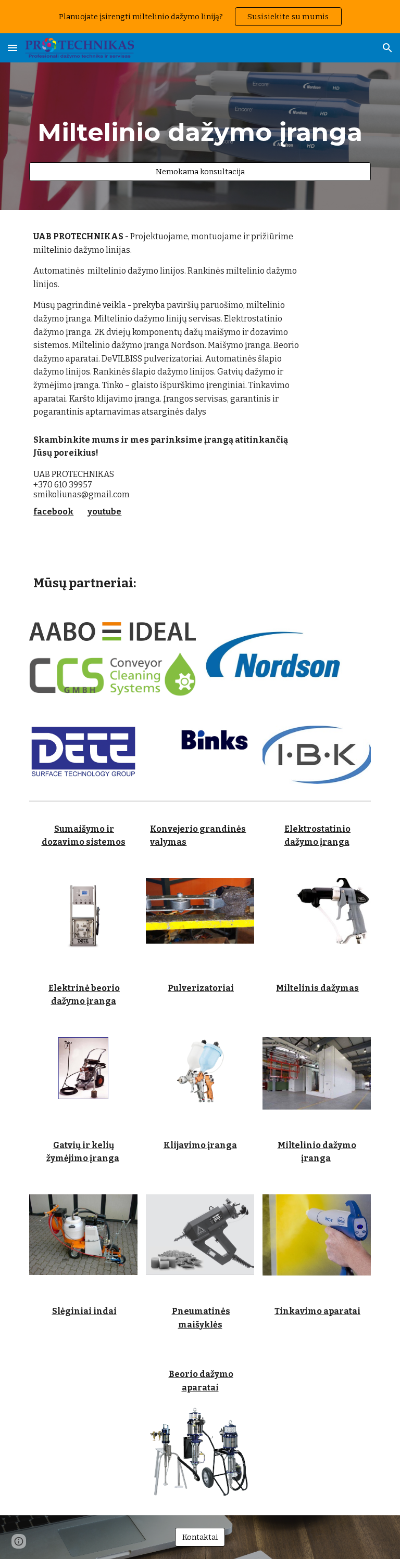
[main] (199, 127)
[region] (200, 16)
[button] (12, 47)
